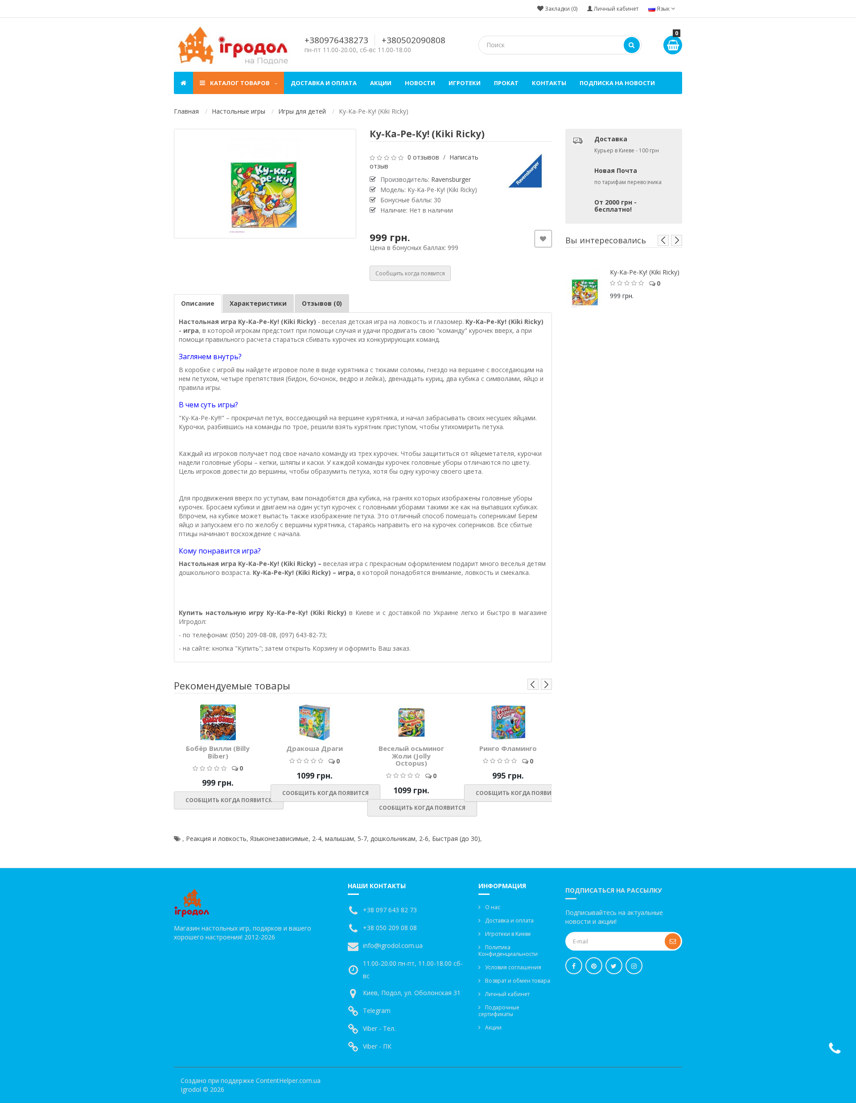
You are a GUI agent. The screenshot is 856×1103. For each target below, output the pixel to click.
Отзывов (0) (322, 303)
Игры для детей (302, 111)
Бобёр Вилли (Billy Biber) (218, 752)
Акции (380, 83)
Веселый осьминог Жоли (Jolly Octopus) (411, 755)
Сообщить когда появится (410, 273)
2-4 (316, 838)
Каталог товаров (240, 83)
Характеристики (258, 303)
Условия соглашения (513, 967)
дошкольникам (393, 838)
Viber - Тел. (379, 1028)
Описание (197, 303)
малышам (339, 838)
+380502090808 (413, 40)
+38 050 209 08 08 (390, 927)
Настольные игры (238, 111)
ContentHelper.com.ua (288, 1080)
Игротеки (465, 83)
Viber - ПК (377, 1046)
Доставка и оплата (324, 83)
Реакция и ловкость (216, 838)
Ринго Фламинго (508, 748)
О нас (492, 907)
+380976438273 (336, 40)
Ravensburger (451, 179)
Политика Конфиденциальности (508, 950)
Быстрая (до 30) (456, 838)
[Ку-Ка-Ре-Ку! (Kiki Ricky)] (265, 183)
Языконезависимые (279, 838)
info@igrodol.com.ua (393, 945)
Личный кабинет (507, 994)
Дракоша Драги (314, 748)
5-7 (362, 838)
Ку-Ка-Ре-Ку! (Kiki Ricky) (644, 272)
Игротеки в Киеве (508, 934)
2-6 (423, 838)
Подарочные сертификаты (498, 1010)
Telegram (377, 1010)
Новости (420, 83)
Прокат (506, 83)
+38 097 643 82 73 (390, 910)
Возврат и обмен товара (517, 980)
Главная (186, 111)
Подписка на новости (617, 83)
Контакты (549, 83)
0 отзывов (423, 157)
